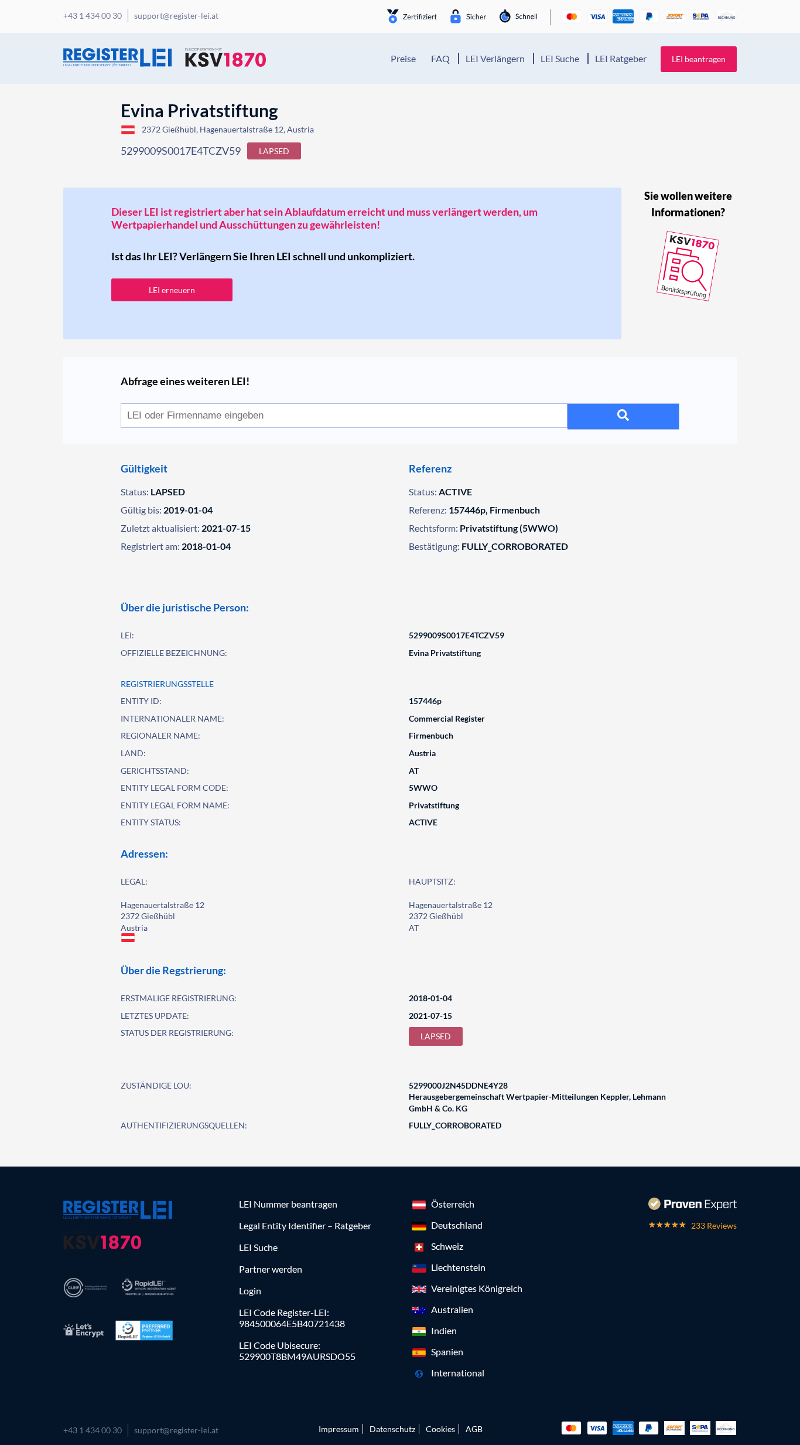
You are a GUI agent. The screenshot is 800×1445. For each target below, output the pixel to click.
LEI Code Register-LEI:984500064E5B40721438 (292, 1318)
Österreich (452, 1203)
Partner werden (270, 1268)
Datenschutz (392, 1429)
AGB (474, 1429)
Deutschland (457, 1224)
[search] (623, 416)
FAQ (440, 58)
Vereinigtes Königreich (476, 1288)
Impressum (339, 1429)
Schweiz (447, 1246)
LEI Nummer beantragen (288, 1203)
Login (250, 1290)
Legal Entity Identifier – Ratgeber (305, 1225)
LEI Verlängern (495, 58)
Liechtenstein (458, 1267)
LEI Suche (560, 58)
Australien (452, 1309)
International (457, 1372)
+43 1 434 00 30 (92, 1430)
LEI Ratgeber (621, 58)
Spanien (447, 1351)
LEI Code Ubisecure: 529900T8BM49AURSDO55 (297, 1350)
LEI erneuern (172, 290)
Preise (403, 58)
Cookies (440, 1429)
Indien (444, 1330)
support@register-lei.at (176, 1430)
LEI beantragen (699, 59)
